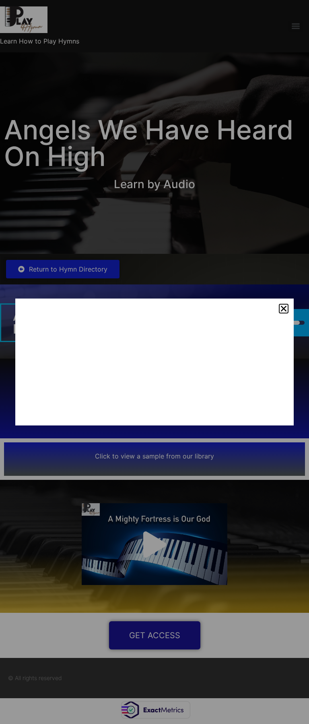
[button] (284, 309)
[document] (154, 362)
